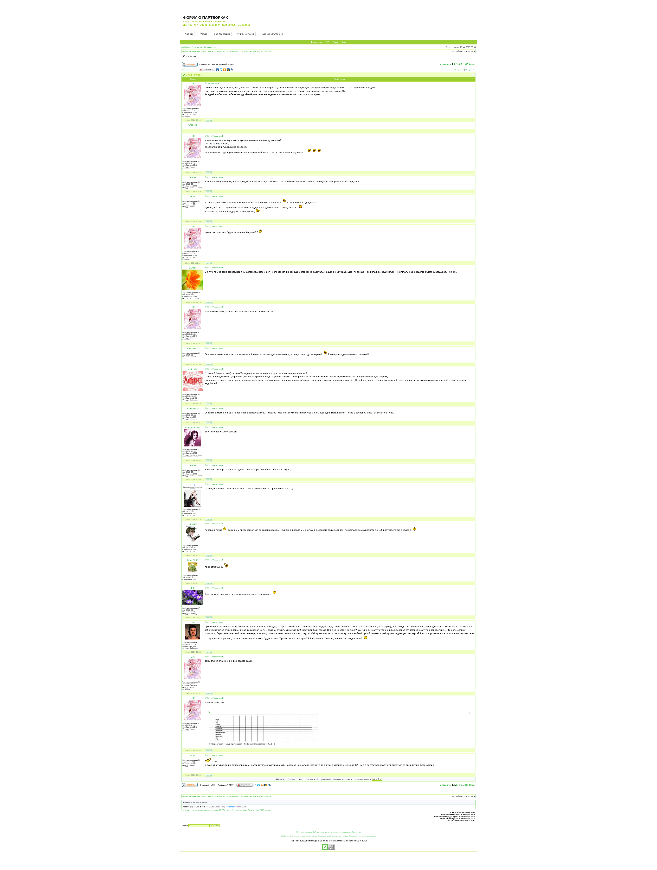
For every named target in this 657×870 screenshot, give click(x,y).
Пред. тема (459, 70)
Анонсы (189, 34)
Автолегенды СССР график (259, 810)
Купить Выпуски (245, 34)
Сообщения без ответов (191, 47)
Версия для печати (189, 70)
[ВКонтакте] (217, 70)
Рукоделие (233, 51)
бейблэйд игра (187, 810)
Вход (344, 42)
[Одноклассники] (225, 70)
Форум (203, 34)
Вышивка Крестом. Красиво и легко (255, 51)
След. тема (470, 70)
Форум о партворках (205, 17)
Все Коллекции (222, 34)
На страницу (445, 64)
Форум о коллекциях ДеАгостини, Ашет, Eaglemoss (204, 51)
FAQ (327, 42)
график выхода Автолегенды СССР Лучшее (213, 810)
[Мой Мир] (228, 70)
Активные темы (210, 47)
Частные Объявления (272, 34)
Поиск (335, 42)
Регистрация (316, 42)
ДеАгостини (318, 832)
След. (472, 64)
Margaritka (230, 807)
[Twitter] (221, 70)
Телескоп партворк (239, 810)
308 (466, 64)
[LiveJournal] (232, 70)
